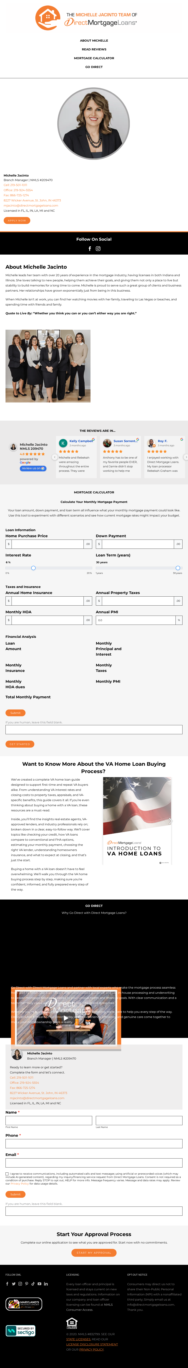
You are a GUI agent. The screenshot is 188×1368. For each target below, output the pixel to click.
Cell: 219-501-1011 (15, 185)
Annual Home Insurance (29, 593)
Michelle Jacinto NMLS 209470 (34, 447)
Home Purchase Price (27, 536)
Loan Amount (13, 646)
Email (12, 1154)
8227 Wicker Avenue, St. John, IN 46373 (32, 200)
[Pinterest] (26, 1284)
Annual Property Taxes (118, 593)
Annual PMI (107, 612)
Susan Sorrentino (126, 441)
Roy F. (162, 441)
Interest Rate (18, 555)
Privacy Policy (20, 1183)
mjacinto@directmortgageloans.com (31, 205)
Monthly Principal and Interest (109, 649)
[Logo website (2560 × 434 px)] (94, 4)
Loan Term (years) (113, 555)
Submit (15, 713)
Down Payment (111, 536)
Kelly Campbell (81, 441)
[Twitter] (14, 1284)
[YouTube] (39, 1284)
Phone (13, 1135)
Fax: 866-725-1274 (16, 195)
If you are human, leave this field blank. (34, 722)
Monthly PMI (108, 681)
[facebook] (90, 248)
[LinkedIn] (46, 1284)
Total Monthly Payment (28, 697)
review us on (31, 468)
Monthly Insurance (15, 668)
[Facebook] (7, 1284)
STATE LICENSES (78, 1339)
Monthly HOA (18, 612)
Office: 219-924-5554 (18, 190)
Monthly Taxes (104, 668)
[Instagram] (20, 1284)
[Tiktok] (33, 1284)
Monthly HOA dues (15, 684)
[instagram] (98, 248)
